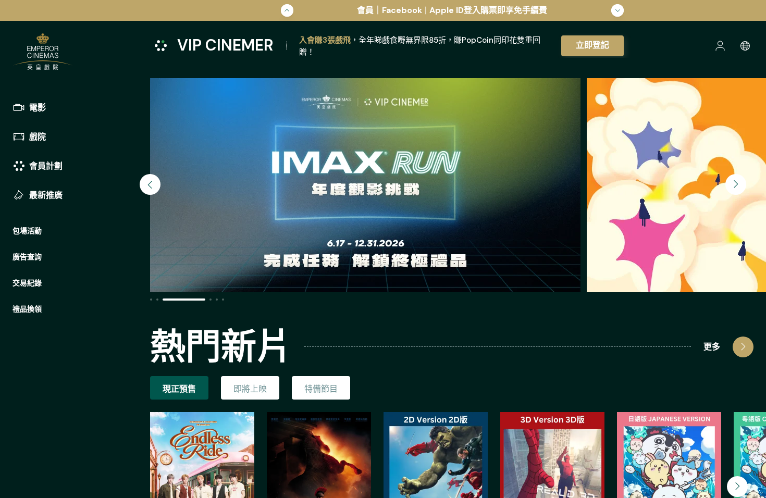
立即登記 (592, 45)
